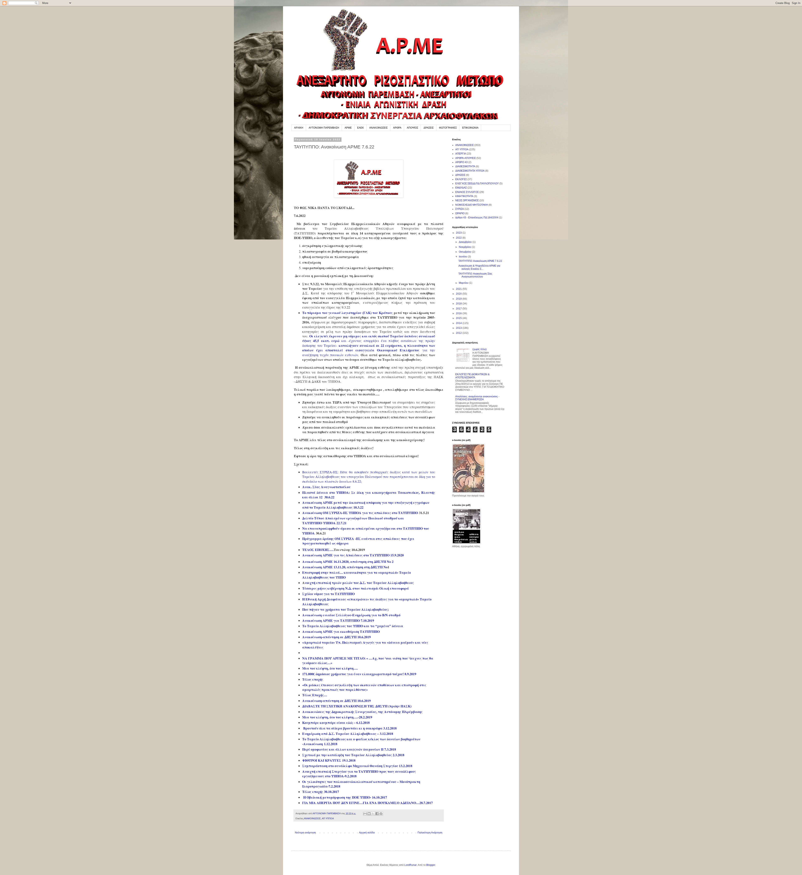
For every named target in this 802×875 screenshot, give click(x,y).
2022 (459, 237)
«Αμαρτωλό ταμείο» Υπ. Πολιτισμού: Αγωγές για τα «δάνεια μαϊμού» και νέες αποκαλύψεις (365, 644)
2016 (459, 313)
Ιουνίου (463, 256)
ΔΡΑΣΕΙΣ (429, 127)
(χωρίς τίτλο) (479, 349)
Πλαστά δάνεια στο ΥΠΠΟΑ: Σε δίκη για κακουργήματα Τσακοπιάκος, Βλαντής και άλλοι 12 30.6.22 (368, 494)
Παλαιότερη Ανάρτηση (429, 832)
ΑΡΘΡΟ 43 (461, 162)
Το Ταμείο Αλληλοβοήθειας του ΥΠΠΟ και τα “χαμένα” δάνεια (352, 625)
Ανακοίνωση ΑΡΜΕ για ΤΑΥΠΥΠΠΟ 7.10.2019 (338, 620)
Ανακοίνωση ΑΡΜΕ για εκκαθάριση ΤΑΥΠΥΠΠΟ (341, 631)
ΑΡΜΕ (348, 127)
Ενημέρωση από (315, 733)
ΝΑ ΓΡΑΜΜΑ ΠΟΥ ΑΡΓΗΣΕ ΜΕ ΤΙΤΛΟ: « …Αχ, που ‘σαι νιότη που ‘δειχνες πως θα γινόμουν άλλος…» (367, 660)
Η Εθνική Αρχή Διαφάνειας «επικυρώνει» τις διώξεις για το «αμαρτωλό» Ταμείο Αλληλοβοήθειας (366, 601)
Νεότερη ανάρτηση (305, 832)
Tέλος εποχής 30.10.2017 (320, 791)
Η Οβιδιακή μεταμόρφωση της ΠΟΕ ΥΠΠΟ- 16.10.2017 (345, 797)
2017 (459, 308)
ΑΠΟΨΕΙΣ (412, 127)
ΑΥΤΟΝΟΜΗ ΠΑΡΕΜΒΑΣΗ (324, 127)
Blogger (430, 865)
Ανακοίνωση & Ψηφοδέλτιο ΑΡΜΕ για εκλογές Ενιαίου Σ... (479, 267)
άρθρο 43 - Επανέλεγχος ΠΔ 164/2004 (476, 217)
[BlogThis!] (369, 814)
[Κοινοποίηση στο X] (373, 814)
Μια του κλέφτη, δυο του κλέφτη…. (330, 668)
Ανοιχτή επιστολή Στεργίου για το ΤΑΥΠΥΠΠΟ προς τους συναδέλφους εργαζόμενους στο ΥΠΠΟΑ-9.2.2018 (359, 773)
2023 (459, 232)
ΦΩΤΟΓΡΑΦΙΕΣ (448, 127)
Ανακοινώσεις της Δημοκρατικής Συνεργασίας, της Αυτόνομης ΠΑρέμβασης (362, 711)
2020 (459, 293)
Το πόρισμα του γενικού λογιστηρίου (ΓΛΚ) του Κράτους (347, 312)
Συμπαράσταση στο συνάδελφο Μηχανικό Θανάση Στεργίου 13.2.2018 (357, 765)
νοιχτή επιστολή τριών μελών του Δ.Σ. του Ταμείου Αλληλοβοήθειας (359, 582)
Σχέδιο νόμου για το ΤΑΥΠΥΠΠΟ (328, 593)
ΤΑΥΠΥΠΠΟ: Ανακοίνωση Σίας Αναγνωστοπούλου (475, 275)
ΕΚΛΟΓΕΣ (461, 179)
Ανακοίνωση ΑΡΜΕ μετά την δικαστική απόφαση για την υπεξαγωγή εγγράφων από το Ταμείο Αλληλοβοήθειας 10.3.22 (365, 504)
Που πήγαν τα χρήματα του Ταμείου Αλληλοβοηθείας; (345, 609)
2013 (459, 328)
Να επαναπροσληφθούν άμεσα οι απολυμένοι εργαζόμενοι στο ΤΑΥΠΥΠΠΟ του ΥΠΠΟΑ (365, 530)
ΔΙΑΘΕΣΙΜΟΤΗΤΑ (465, 166)
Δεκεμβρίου (465, 242)
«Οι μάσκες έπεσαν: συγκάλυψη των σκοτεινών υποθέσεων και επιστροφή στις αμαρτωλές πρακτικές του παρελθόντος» (364, 687)
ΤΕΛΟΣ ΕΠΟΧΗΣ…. (318, 549)
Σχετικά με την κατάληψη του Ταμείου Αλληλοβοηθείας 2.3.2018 (353, 754)
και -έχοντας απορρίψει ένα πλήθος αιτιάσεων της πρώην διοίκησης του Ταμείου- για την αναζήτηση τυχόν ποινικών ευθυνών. (368, 347)
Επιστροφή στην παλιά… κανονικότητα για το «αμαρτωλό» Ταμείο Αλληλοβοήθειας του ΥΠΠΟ (356, 574)
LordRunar (410, 865)
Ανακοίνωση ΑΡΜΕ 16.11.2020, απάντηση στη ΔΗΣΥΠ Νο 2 (347, 561)
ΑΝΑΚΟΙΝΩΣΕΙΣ (378, 127)
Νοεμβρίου (465, 247)
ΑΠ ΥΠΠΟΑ (328, 818)
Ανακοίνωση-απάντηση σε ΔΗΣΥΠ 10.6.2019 (336, 636)
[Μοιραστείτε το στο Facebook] (377, 814)
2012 (459, 333)
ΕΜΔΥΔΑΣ (461, 187)
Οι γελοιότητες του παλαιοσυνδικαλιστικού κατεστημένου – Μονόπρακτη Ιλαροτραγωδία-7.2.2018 (361, 784)
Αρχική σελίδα (367, 832)
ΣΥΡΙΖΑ (459, 209)
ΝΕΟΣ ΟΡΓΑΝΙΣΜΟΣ (467, 200)
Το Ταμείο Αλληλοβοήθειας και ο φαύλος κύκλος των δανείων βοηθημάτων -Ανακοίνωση (361, 741)
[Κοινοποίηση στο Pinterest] (381, 814)
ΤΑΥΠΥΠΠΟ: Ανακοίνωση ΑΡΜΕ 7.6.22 (480, 261)
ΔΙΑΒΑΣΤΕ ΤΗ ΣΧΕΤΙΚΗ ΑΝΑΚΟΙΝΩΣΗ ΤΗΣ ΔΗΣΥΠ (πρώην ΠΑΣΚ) (356, 706)
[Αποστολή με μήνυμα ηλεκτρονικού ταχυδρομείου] (365, 814)
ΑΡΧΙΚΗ (298, 127)
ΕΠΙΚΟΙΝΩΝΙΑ (470, 127)
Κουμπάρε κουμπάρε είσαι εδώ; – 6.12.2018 (336, 722)
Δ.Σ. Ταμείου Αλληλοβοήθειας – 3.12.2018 (361, 733)
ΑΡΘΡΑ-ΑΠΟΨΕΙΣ (465, 158)
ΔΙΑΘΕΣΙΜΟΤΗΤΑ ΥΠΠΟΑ (470, 170)
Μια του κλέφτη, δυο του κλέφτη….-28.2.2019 (337, 717)
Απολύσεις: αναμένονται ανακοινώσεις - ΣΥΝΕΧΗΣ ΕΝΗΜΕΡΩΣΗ (477, 398)
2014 (459, 323)
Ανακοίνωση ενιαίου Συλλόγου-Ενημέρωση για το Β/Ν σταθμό (351, 615)
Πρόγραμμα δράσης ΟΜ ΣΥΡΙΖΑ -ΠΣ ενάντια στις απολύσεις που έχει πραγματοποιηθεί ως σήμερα (358, 541)
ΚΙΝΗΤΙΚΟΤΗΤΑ (464, 196)
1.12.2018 (330, 743)
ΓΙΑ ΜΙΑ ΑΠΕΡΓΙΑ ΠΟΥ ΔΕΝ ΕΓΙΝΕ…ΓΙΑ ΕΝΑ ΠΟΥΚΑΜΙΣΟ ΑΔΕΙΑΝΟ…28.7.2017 (367, 802)
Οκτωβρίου (465, 251)
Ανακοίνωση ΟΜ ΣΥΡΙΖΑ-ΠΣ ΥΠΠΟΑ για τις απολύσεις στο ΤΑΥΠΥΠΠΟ (360, 512)
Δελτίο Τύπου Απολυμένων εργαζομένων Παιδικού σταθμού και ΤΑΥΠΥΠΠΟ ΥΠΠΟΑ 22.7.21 (353, 520)
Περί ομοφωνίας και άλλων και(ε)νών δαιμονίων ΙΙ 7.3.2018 (349, 749)
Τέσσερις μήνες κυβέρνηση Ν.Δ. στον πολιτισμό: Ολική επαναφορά (355, 588)
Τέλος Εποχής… (314, 695)
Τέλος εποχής (312, 679)
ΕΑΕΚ (360, 127)
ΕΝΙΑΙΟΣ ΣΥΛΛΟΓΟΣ (467, 192)
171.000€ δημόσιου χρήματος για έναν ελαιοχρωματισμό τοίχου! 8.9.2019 (359, 673)
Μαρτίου (464, 282)
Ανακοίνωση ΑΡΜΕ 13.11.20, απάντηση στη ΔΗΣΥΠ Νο (345, 567)
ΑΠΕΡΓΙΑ (460, 153)
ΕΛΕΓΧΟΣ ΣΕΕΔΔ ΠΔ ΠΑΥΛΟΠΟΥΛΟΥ (477, 183)
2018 (459, 303)
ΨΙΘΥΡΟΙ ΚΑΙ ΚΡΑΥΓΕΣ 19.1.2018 (328, 760)
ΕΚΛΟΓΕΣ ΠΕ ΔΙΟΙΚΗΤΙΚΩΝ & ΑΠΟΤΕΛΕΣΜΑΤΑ (472, 376)
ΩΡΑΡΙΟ (459, 213)
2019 (459, 298)
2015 (459, 318)
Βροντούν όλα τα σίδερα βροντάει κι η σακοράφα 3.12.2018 (350, 728)
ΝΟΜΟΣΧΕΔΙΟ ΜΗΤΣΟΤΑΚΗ (471, 204)
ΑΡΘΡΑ (397, 127)
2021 (459, 288)
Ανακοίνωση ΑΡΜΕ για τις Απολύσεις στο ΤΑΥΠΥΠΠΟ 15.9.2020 (353, 555)
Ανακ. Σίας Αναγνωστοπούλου (326, 486)
